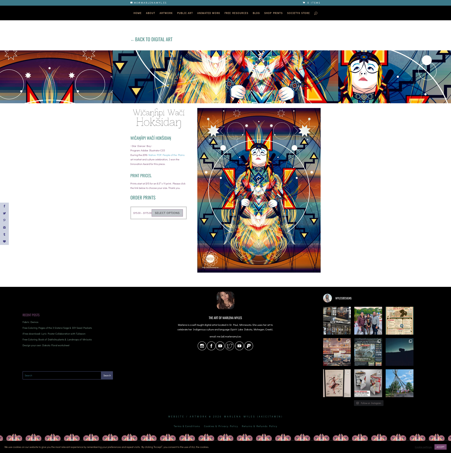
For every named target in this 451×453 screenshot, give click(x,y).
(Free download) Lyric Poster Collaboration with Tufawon (54, 333)
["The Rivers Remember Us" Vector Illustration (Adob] (337, 352)
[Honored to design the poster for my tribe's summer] (399, 321)
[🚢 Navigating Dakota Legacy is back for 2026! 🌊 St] (368, 352)
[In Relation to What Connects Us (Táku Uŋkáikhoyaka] (337, 321)
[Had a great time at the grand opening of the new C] (337, 383)
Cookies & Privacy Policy (221, 426)
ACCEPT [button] (440, 446)
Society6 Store (298, 13)
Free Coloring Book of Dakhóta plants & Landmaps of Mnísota (57, 339)
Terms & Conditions (187, 426)
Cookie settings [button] (423, 447)
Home (138, 13)
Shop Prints (273, 13)
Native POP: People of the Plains (167, 155)
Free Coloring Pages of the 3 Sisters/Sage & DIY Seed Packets (57, 327)
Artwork (166, 13)
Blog (256, 13)
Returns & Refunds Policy (259, 426)
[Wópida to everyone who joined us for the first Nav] (368, 321)
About (150, 13)
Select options (167, 213)
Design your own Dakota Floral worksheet (46, 345)
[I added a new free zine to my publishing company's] (368, 383)
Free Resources (236, 13)
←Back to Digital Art (151, 39)
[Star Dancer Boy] (259, 272)
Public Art (185, 13)
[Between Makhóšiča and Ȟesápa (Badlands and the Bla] (399, 352)
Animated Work (208, 13)
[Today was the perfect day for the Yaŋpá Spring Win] (399, 383)
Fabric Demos (30, 322)
